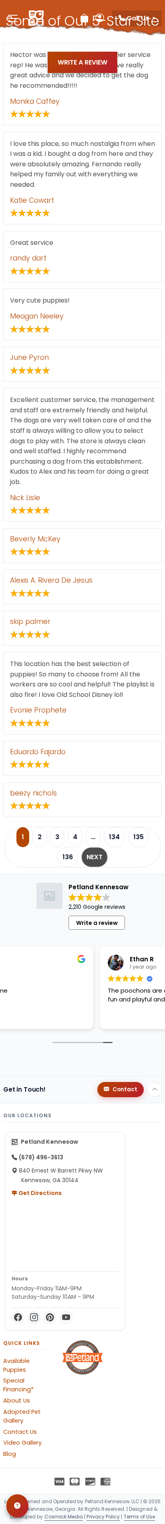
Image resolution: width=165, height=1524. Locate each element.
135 (138, 837)
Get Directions (39, 1193)
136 (67, 857)
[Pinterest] (50, 1317)
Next (95, 857)
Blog (9, 1454)
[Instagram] (34, 1317)
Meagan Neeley (37, 316)
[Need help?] (17, 1506)
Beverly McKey (35, 539)
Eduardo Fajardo (38, 752)
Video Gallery (22, 1443)
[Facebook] (18, 1317)
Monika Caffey (35, 101)
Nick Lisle (25, 498)
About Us (16, 1401)
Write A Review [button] (82, 62)
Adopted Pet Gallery (22, 1416)
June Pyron (29, 357)
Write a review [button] (97, 923)
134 (114, 837)
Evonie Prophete (38, 710)
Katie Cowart (32, 200)
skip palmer (30, 621)
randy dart (28, 258)
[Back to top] (154, 1089)
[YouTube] (66, 1317)
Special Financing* (18, 1385)
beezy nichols (33, 793)
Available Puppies (16, 1365)
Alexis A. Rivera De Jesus (51, 580)
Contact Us (20, 1432)
